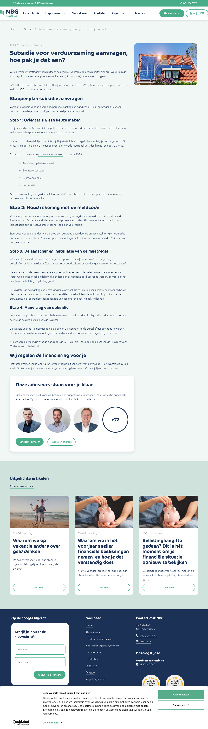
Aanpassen (179, 705)
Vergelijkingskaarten (95, 679)
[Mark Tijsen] (58, 431)
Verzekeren (80, 13)
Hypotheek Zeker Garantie (99, 639)
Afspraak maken (171, 13)
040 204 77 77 (148, 635)
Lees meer (39, 587)
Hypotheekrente (93, 652)
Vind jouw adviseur (30, 441)
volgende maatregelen (50, 154)
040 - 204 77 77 (190, 3)
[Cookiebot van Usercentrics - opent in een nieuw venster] (21, 722)
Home (13, 29)
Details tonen (50, 722)
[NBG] (9, 13)
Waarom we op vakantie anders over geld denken (36, 546)
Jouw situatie (31, 13)
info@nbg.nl (145, 641)
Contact (89, 625)
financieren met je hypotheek (86, 364)
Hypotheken (53, 13)
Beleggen (90, 672)
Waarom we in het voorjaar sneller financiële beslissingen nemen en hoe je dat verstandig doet (103, 551)
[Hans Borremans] (86, 431)
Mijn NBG (198, 13)
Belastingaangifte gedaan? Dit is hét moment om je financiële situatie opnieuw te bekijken (165, 551)
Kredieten (99, 13)
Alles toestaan (181, 694)
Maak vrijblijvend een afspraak (101, 368)
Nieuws (140, 13)
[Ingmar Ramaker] (29, 431)
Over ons (118, 13)
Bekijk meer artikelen (22, 486)
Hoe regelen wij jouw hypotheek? (102, 645)
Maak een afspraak (62, 441)
